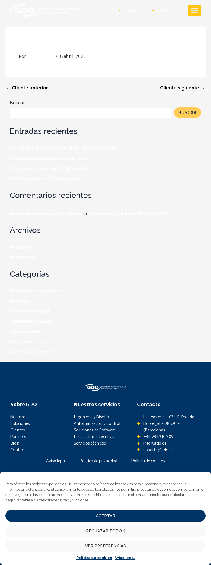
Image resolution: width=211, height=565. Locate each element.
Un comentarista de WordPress (46, 213)
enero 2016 (23, 257)
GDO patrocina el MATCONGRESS (48, 168)
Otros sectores (27, 341)
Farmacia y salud (29, 311)
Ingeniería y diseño (31, 321)
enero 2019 (23, 247)
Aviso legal (125, 558)
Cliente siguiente (182, 88)
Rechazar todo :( (105, 531)
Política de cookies (94, 558)
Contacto (149, 404)
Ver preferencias (105, 546)
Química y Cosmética (34, 351)
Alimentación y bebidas (37, 290)
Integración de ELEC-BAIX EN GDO (49, 158)
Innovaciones (25, 331)
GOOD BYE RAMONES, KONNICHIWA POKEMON (63, 148)
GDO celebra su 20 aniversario (45, 178)
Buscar (17, 102)
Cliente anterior (27, 88)
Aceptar (105, 515)
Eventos (19, 301)
